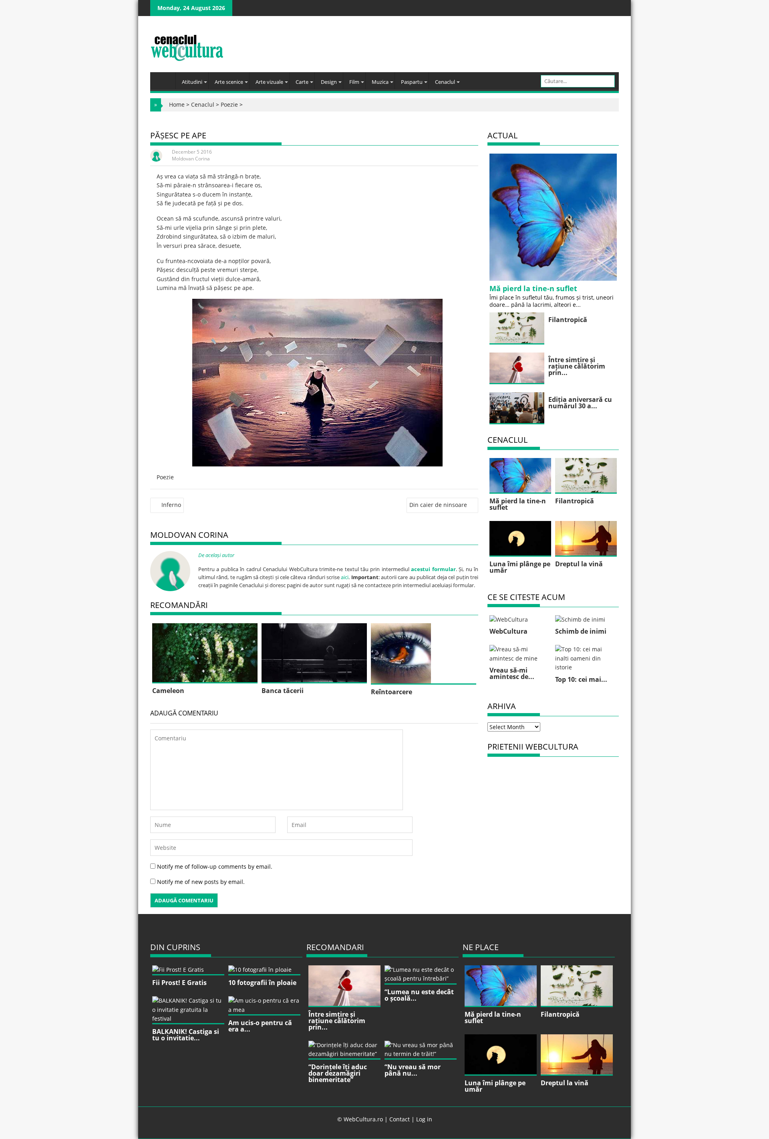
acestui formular (433, 569)
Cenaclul (445, 81)
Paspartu (412, 81)
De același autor (216, 555)
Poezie (229, 104)
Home (177, 104)
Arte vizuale (269, 81)
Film (354, 81)
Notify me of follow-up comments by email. (214, 866)
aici (344, 577)
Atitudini (192, 81)
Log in (424, 1119)
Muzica (380, 81)
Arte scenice (229, 81)
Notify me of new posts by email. (201, 882)
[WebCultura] (164, 78)
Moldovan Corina (191, 158)
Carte (302, 81)
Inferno (171, 505)
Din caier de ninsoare (438, 505)
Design (329, 81)
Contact (399, 1119)
